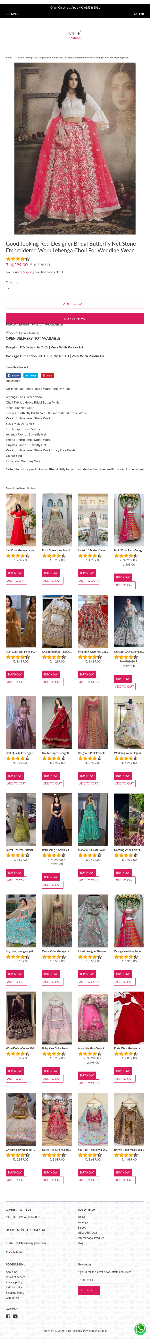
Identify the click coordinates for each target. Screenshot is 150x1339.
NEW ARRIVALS (88, 1232)
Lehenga (83, 1222)
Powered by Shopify (95, 1330)
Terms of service (15, 1277)
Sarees (82, 1227)
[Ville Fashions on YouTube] (15, 1317)
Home (9, 57)
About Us (11, 1272)
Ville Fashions (74, 1330)
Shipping (28, 272)
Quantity (12, 282)
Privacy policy (14, 1282)
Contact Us (12, 1297)
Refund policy (14, 1287)
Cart (141, 13)
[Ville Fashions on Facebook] (8, 1317)
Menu (14, 13)
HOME (82, 1217)
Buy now (15, 573)
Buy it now (75, 318)
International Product (91, 1238)
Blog (80, 1243)
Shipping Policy (15, 1292)
